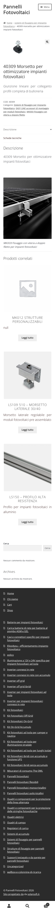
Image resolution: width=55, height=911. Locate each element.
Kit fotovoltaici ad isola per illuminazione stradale (22, 743)
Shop (10, 610)
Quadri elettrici (15, 817)
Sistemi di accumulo (18, 834)
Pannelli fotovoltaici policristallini (25, 793)
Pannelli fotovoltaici (18, 776)
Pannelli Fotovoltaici (16, 9)
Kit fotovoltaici (15, 710)
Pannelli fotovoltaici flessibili (22, 782)
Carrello (42, 903)
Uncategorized (15, 866)
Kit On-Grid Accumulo (19, 727)
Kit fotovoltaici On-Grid (19, 721)
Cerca (6, 543)
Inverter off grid (16, 680)
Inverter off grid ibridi (19, 686)
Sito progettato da (13, 894)
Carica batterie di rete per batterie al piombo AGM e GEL (27, 629)
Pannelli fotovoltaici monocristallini (26, 787)
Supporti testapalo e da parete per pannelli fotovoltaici (26, 859)
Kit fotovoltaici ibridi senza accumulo (27, 765)
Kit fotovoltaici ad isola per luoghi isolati (29, 750)
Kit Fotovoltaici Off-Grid (20, 715)
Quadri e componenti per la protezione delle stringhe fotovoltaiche (28, 809)
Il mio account (9, 906)
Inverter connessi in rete (20, 669)
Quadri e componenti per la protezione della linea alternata (28, 800)
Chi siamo (12, 599)
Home (9, 22)
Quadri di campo (16, 822)
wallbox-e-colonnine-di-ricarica (24, 872)
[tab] (27, 129)
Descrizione (9, 129)
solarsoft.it (33, 894)
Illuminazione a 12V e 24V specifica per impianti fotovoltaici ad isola (28, 662)
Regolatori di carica (17, 828)
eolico (10, 655)
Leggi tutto (27, 337)
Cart (9, 604)
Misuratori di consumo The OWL (25, 770)
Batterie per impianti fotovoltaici (25, 622)
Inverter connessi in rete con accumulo (28, 675)
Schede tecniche (12, 138)
